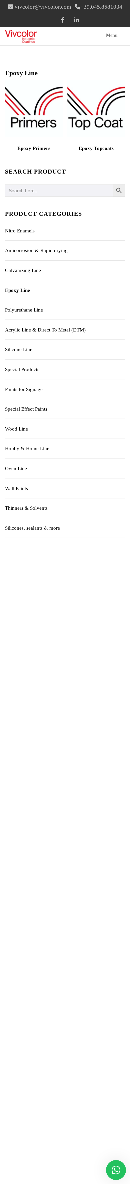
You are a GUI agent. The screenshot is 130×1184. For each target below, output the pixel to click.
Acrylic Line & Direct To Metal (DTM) (45, 329)
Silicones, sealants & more (32, 528)
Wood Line (16, 429)
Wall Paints (16, 488)
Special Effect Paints (26, 409)
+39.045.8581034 (101, 7)
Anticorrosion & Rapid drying (36, 250)
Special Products (22, 369)
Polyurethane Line (24, 310)
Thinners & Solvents (26, 508)
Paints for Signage (24, 389)
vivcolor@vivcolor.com (43, 7)
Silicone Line (18, 349)
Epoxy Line (17, 290)
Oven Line (16, 468)
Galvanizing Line (23, 270)
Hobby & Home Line (27, 448)
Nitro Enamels (20, 230)
